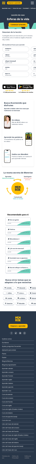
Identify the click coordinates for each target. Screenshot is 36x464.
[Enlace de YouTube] (20, 333)
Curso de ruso (17, 8)
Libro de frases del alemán (10, 424)
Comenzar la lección (18, 25)
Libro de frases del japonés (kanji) (12, 446)
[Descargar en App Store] (9, 86)
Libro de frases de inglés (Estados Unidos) (15, 435)
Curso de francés (7, 402)
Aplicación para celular (9, 350)
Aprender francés (7, 376)
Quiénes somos (7, 339)
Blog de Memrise (7, 361)
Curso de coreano (7, 398)
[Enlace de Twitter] (15, 333)
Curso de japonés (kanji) (9, 417)
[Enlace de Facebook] (11, 333)
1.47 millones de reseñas (25, 92)
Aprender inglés (7, 380)
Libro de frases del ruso (9, 450)
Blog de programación (9, 365)
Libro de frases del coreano (10, 428)
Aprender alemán (7, 368)
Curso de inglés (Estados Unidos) (12, 409)
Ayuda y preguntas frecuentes (11, 346)
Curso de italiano (7, 413)
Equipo (4, 357)
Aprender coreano (7, 372)
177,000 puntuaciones (9, 92)
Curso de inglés (7, 405)
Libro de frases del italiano (10, 442)
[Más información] (32, 3)
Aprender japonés (7, 387)
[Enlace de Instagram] (24, 333)
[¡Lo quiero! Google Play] (26, 86)
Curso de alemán (7, 394)
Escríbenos (5, 342)
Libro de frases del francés (10, 431)
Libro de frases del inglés (10, 439)
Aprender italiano (7, 383)
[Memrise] (4, 3)
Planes (4, 354)
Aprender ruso (6, 8)
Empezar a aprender (14, 3)
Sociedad (26, 8)
